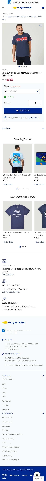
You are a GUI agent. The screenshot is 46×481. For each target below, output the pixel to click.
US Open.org (6, 443)
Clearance (5, 409)
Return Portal (7, 417)
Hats (3, 392)
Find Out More (33, 118)
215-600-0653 (10, 361)
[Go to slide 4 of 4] (25, 246)
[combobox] (38, 478)
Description (6, 128)
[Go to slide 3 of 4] (23, 246)
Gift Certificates (7, 439)
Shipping (5, 430)
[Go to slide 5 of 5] (26, 66)
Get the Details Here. (11, 292)
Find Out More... (8, 274)
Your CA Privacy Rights (10, 460)
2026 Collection (8, 380)
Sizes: (12, 86)
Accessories (6, 401)
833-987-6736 (10, 358)
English (36, 479)
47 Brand (5, 70)
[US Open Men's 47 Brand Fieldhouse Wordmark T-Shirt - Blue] (23, 44)
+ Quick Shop (8, 184)
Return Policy (7, 422)
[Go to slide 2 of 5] (21, 66)
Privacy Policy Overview (10, 447)
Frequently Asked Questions (12, 434)
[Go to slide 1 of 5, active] (19, 66)
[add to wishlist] (40, 26)
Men (11, 14)
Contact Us (6, 426)
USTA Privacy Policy (9, 451)
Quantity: (7, 103)
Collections (6, 405)
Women (4, 388)
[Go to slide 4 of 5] (24, 66)
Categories (6, 375)
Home (4, 14)
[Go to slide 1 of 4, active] (20, 246)
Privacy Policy (7, 456)
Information (7, 413)
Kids (3, 397)
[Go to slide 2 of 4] (22, 246)
